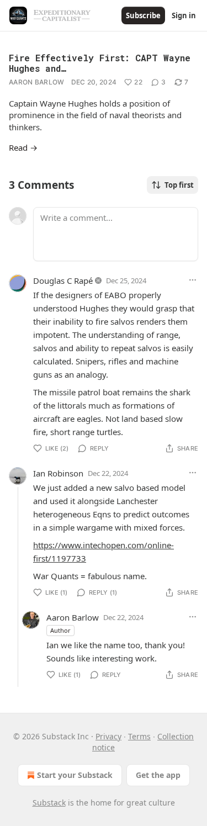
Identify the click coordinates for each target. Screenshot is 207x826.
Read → (23, 147)
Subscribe (143, 15)
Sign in (184, 15)
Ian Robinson (58, 473)
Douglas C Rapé (63, 280)
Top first (179, 185)
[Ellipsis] (192, 280)
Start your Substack (75, 775)
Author (60, 630)
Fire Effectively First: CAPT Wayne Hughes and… (99, 63)
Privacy (108, 736)
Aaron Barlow (37, 82)
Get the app (158, 775)
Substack (49, 802)
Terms (139, 736)
